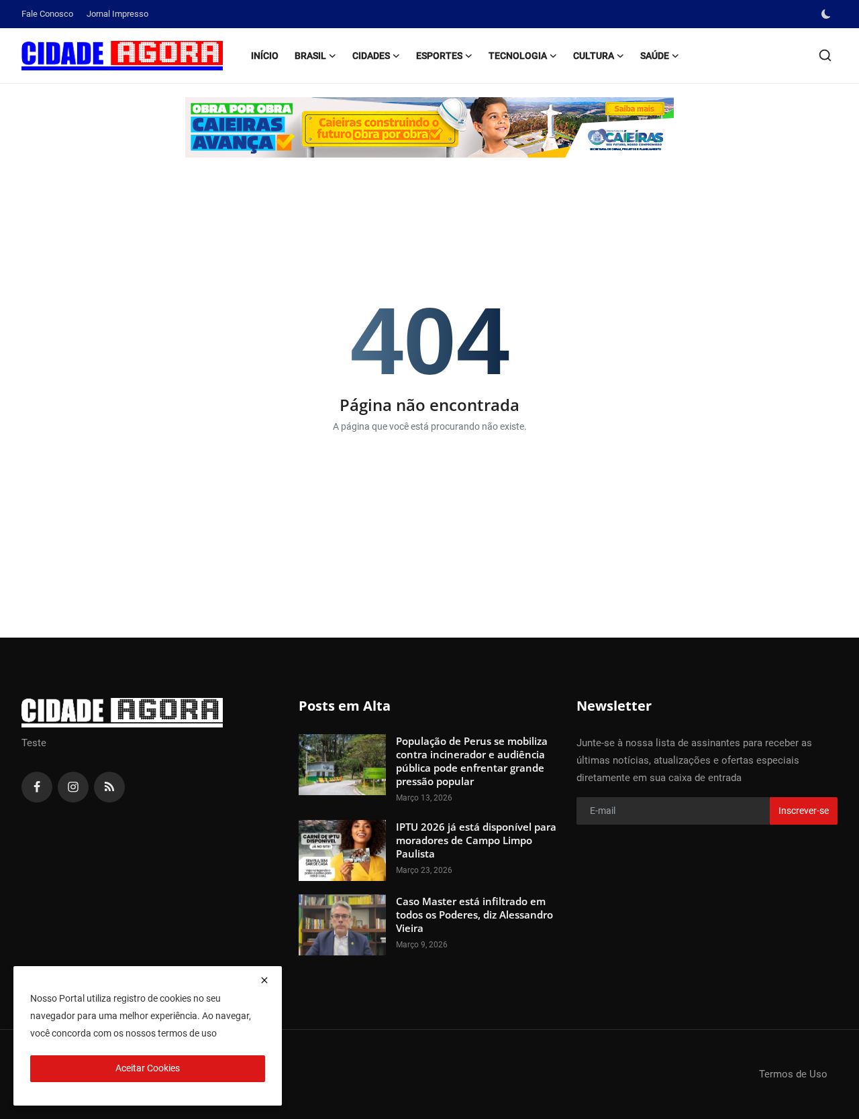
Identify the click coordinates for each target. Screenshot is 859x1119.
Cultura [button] (593, 55)
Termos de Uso (793, 1074)
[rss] (109, 787)
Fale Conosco (47, 14)
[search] (825, 55)
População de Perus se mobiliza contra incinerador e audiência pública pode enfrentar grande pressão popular (472, 761)
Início (265, 55)
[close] (264, 980)
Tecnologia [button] (518, 55)
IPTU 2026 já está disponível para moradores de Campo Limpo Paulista (476, 840)
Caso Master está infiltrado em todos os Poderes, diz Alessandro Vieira (474, 914)
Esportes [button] (439, 55)
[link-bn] (429, 127)
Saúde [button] (654, 55)
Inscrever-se (803, 810)
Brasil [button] (310, 55)
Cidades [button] (371, 55)
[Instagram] (73, 787)
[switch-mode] (827, 14)
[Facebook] (36, 787)
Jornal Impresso (117, 14)
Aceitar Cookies (147, 1068)
